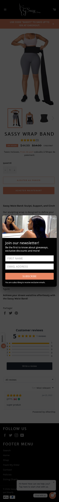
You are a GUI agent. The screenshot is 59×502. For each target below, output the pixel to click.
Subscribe (30, 276)
